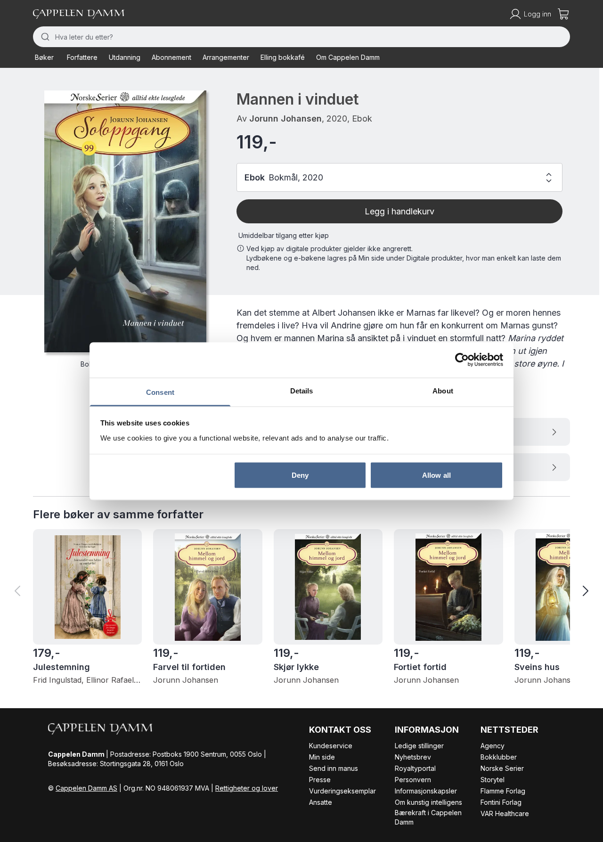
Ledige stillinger (419, 746)
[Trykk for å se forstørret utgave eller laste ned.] (125, 221)
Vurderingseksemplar (342, 791)
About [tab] (442, 390)
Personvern (413, 780)
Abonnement (171, 57)
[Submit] (44, 36)
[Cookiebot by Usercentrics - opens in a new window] (462, 360)
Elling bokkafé (283, 57)
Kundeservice (330, 746)
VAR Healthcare (505, 813)
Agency (493, 746)
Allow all (436, 475)
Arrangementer (226, 57)
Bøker (44, 57)
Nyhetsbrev (413, 757)
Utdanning (124, 57)
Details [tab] (301, 390)
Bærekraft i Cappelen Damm (428, 817)
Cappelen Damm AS (86, 788)
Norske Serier (502, 768)
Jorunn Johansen (285, 118)
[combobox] (301, 36)
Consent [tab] (160, 392)
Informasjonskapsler (426, 791)
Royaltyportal (415, 768)
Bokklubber (499, 757)
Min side (322, 757)
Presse (320, 780)
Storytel (493, 780)
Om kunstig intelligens (428, 802)
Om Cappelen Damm (348, 57)
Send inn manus (333, 768)
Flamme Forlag (503, 791)
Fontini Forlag (501, 802)
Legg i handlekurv (399, 211)
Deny (300, 475)
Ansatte (320, 802)
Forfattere (82, 57)
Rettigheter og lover (246, 788)
